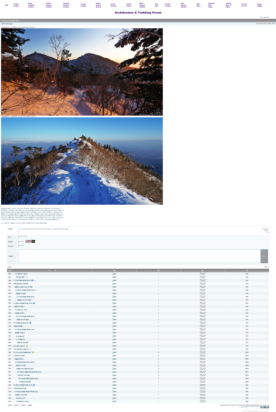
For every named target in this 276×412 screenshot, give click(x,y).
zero (263, 410)
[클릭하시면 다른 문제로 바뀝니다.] (30, 241)
